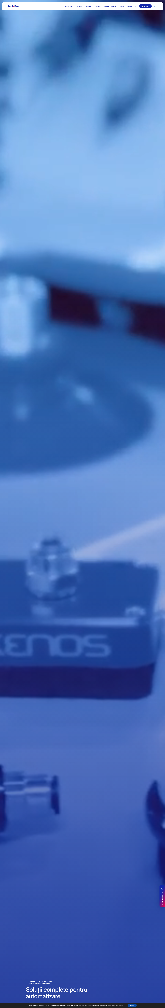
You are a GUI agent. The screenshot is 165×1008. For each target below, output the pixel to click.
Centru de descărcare (110, 6)
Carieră (122, 6)
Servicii (88, 6)
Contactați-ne (162, 898)
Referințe (98, 6)
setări (120, 1005)
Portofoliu (79, 6)
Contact (129, 6)
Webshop (146, 6)
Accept (132, 1005)
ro (156, 6)
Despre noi (68, 6)
